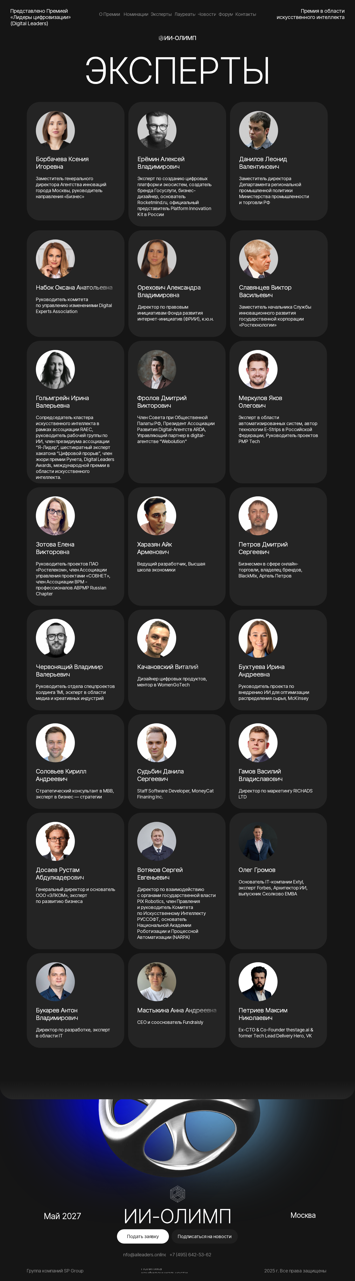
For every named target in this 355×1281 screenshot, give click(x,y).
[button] (143, 1236)
